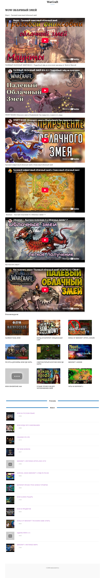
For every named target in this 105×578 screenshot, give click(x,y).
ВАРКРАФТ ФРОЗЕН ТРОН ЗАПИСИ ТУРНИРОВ (32, 485)
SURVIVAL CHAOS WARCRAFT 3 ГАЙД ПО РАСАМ (33, 473)
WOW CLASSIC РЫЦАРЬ (25, 497)
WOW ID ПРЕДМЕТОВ (24, 509)
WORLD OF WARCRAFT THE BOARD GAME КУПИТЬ (33, 521)
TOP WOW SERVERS (23, 449)
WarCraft (52, 2)
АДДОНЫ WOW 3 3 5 (23, 533)
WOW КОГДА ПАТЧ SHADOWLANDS (28, 425)
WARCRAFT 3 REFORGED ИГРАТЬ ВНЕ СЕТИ (31, 461)
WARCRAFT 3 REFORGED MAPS (27, 545)
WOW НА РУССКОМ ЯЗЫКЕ (26, 413)
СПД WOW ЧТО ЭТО (23, 437)
